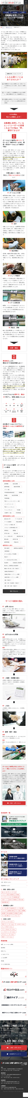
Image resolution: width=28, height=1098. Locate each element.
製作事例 (3, 947)
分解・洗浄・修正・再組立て (10, 586)
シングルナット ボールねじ (8, 931)
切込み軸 (16, 533)
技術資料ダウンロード (15, 1054)
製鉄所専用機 (17, 486)
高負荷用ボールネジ (5, 885)
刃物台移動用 (19, 521)
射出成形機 (9, 913)
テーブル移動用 (7, 521)
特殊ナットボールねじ (7, 937)
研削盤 (16, 913)
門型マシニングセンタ (9, 507)
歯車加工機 (11, 910)
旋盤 (21, 913)
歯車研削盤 (6, 486)
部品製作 (6, 562)
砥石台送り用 (7, 518)
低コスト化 (4, 892)
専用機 (20, 492)
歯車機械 (6, 483)
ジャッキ (4, 910)
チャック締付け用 (8, 536)
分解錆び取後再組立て (9, 571)
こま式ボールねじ (20, 924)
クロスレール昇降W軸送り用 (10, 527)
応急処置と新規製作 (17, 562)
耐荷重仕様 (16, 897)
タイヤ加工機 (5, 908)
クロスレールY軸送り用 (9, 524)
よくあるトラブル (5, 954)
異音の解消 (6, 548)
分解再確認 (6, 551)
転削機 (3, 913)
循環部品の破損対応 (18, 548)
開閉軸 (14, 530)
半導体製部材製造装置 (9, 492)
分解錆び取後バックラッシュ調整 (11, 574)
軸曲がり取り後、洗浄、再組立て (11, 568)
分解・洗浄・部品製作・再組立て (11, 583)
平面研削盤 (6, 498)
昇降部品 (6, 530)
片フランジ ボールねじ (7, 921)
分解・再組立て (7, 580)
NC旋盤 (18, 509)
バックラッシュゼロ (7, 897)
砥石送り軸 (15, 539)
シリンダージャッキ (8, 504)
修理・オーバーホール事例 (7, 944)
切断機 (23, 910)
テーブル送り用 (18, 518)
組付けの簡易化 (13, 899)
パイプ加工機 (20, 908)
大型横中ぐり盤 (7, 512)
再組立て (6, 556)
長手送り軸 (6, 533)
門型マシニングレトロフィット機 (11, 501)
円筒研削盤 (18, 512)
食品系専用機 (15, 495)
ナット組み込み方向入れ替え (10, 559)
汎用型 (17, 894)
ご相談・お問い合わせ (15, 803)
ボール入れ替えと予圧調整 (10, 554)
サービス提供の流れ (5, 964)
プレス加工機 (5, 915)
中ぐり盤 (18, 910)
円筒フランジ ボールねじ (8, 924)
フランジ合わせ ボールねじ (8, 929)
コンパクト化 (12, 892)
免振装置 (12, 908)
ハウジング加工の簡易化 (8, 894)
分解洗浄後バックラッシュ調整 (11, 577)
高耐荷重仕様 (5, 902)
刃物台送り (16, 542)
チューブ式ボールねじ (7, 926)
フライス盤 (6, 489)
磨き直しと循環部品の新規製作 (11, 565)
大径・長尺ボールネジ (6, 882)
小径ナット (4, 899)
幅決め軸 (6, 539)
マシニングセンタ (14, 915)
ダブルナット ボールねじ (8, 934)
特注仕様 (21, 899)
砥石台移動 (15, 483)
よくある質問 (4, 957)
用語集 (2, 960)
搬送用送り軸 (20, 536)
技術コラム (3, 951)
